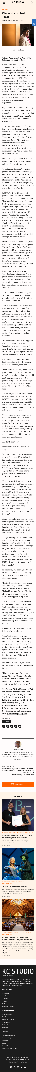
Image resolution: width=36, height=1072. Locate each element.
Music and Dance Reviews (10, 933)
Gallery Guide (6, 1025)
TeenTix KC (5, 1027)
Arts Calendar (6, 1022)
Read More (7, 845)
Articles (5, 9)
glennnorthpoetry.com (17, 713)
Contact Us (5, 1046)
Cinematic (5, 999)
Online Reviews (26, 933)
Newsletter (5, 1040)
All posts (18, 759)
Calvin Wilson (6, 20)
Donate (4, 1043)
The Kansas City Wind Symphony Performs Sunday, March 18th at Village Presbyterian (18, 769)
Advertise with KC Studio (9, 1048)
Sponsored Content (16, 832)
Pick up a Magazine (8, 1038)
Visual (4, 996)
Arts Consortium (7, 1014)
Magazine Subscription (9, 1035)
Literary (6, 721)
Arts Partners (6, 1017)
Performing (6, 882)
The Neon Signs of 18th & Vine (23, 775)
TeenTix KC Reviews (18, 882)
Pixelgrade (23, 1062)
